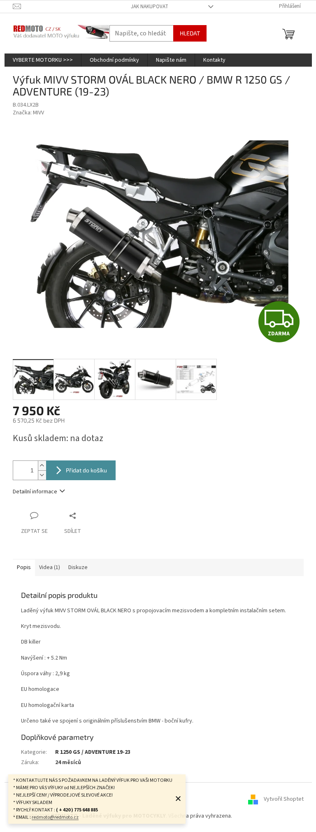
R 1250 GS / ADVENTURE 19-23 (92, 752)
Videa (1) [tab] (49, 567)
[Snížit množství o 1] (42, 475)
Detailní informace (35, 492)
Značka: (28, 113)
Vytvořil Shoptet (284, 799)
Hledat (190, 33)
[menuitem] (43, 60)
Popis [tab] (24, 567)
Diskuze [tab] (78, 567)
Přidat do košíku (86, 470)
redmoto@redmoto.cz (55, 817)
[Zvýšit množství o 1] (42, 465)
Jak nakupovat (149, 6)
